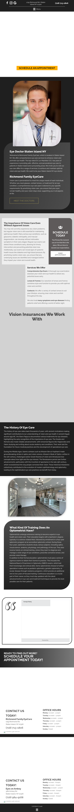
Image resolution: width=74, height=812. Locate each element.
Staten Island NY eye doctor (51, 171)
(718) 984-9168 (14, 797)
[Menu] (37, 810)
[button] (37, 68)
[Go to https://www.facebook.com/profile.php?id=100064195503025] (7, 3)
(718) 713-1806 (61, 3)
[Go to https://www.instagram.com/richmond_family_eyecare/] (11, 3)
